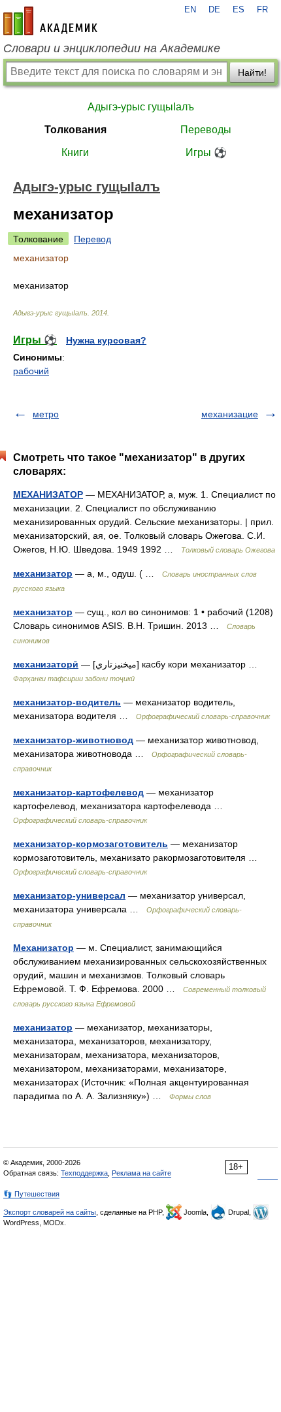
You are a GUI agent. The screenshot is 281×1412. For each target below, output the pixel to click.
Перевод (92, 239)
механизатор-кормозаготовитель (90, 844)
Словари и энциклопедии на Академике (111, 48)
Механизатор (43, 947)
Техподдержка (84, 1173)
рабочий (31, 371)
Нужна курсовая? (106, 340)
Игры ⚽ (206, 152)
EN (190, 9)
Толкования (75, 129)
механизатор (43, 573)
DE (214, 9)
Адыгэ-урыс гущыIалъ (141, 106)
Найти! (252, 72)
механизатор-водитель (67, 702)
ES (238, 9)
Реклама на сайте (141, 1173)
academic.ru (50, 21)
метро (46, 414)
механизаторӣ (45, 664)
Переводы (205, 129)
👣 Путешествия (31, 1194)
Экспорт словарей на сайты (49, 1212)
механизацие (229, 414)
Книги (75, 152)
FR (262, 9)
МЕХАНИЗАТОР (48, 494)
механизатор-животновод (73, 740)
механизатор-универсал (69, 895)
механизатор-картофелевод (78, 792)
